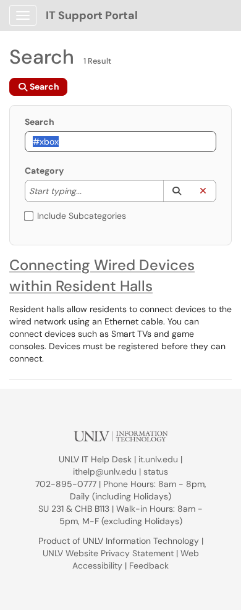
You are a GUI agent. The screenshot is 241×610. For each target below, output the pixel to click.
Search (39, 121)
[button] (176, 190)
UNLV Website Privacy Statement (108, 553)
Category (44, 170)
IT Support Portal (92, 15)
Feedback (149, 565)
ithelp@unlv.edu (105, 471)
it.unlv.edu (158, 459)
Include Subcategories (81, 215)
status (155, 471)
